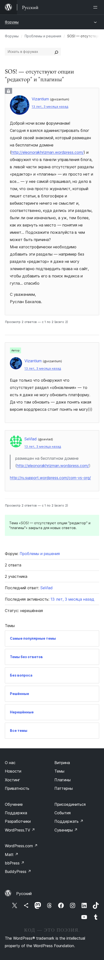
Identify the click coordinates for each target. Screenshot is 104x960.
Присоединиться (70, 804)
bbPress (14, 863)
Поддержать (68, 821)
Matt (11, 854)
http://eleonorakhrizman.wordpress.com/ (47, 152)
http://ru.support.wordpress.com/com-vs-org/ (50, 477)
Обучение (14, 804)
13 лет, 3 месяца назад (50, 106)
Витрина (62, 762)
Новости (13, 771)
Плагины (62, 779)
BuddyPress (18, 871)
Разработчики (18, 821)
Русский (24, 893)
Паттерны (63, 788)
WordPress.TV (20, 830)
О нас (10, 762)
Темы (59, 771)
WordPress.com (21, 845)
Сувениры (66, 830)
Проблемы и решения (43, 36)
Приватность (17, 788)
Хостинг (12, 779)
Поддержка (16, 812)
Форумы (12, 22)
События (62, 812)
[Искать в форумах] (56, 52)
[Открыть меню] (96, 7)
